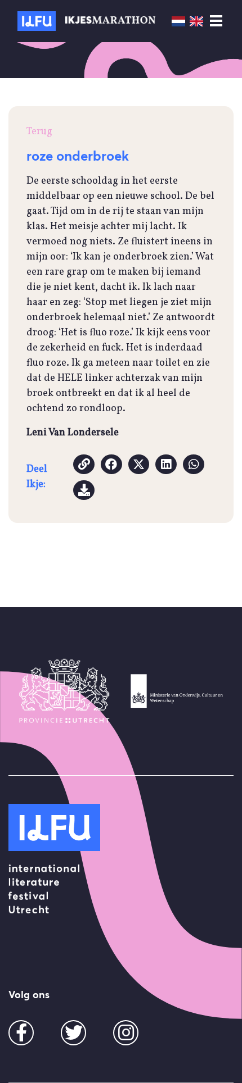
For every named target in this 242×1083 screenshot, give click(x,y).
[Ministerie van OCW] (177, 691)
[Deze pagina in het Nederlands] (178, 21)
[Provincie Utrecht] (64, 691)
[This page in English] (196, 21)
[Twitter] (74, 1037)
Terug (39, 132)
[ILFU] (54, 827)
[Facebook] (21, 1037)
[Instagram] (126, 1037)
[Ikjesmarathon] (36, 21)
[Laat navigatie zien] (216, 21)
